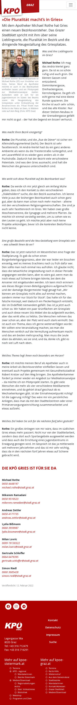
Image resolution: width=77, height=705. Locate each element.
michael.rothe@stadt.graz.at (18, 487)
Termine (16, 668)
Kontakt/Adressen (57, 686)
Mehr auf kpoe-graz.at (51, 662)
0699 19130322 (11, 543)
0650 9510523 (10, 499)
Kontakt (53, 620)
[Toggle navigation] (70, 5)
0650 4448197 (10, 483)
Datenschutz (53, 627)
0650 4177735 (10, 514)
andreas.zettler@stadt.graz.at (18, 517)
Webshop (17, 695)
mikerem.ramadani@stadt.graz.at (21, 502)
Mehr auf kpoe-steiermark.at (15, 662)
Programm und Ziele (22, 698)
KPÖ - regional (19, 671)
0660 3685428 (10, 572)
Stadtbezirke (54, 680)
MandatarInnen (56, 683)
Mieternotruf (55, 674)
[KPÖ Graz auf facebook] (8, 606)
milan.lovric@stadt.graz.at (17, 546)
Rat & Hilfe (54, 671)
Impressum (53, 634)
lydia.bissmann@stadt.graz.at (18, 531)
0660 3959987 (10, 528)
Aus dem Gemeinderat (59, 677)
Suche (53, 642)
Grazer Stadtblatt (56, 689)
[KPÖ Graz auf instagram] (16, 606)
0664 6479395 (10, 557)
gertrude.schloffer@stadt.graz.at (20, 560)
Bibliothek (22, 692)
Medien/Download (21, 680)
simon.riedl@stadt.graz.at (16, 576)
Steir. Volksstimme (26, 689)
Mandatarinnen (25, 674)
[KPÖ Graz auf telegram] (24, 606)
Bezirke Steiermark (26, 677)
